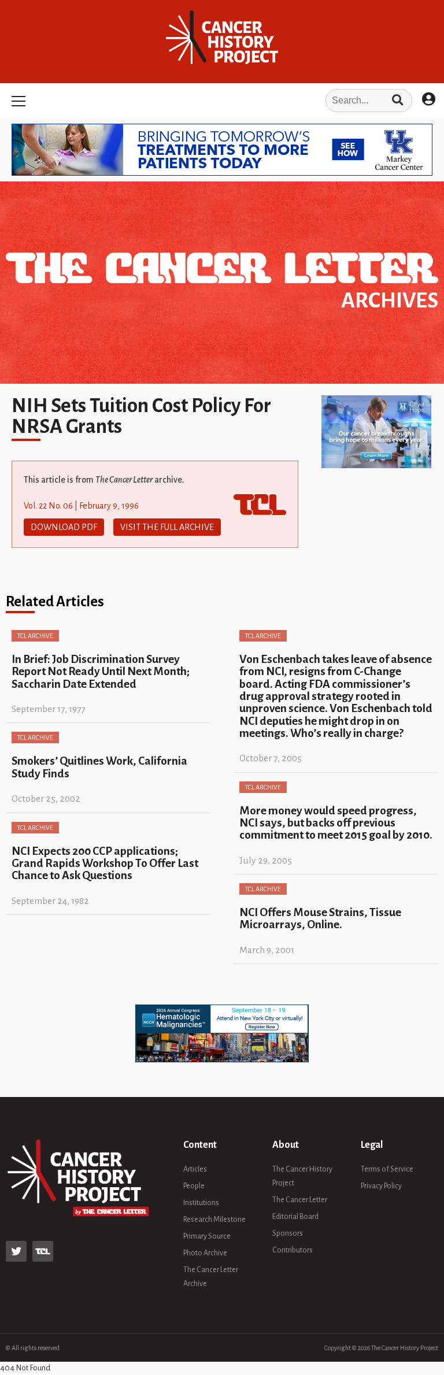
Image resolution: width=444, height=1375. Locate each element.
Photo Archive (205, 1253)
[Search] (397, 100)
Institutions (201, 1203)
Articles (195, 1169)
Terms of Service (387, 1169)
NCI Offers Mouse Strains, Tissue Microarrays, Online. (320, 918)
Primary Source (207, 1236)
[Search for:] (221, 100)
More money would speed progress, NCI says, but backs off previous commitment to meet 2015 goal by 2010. (335, 823)
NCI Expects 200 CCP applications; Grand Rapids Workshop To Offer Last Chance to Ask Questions (105, 863)
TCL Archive (35, 635)
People (194, 1186)
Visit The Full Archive (167, 527)
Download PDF (64, 527)
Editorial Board (295, 1217)
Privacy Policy (381, 1186)
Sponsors (287, 1233)
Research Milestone (214, 1219)
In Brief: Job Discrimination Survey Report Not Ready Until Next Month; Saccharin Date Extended (101, 671)
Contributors (292, 1250)
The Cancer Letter (299, 1200)
